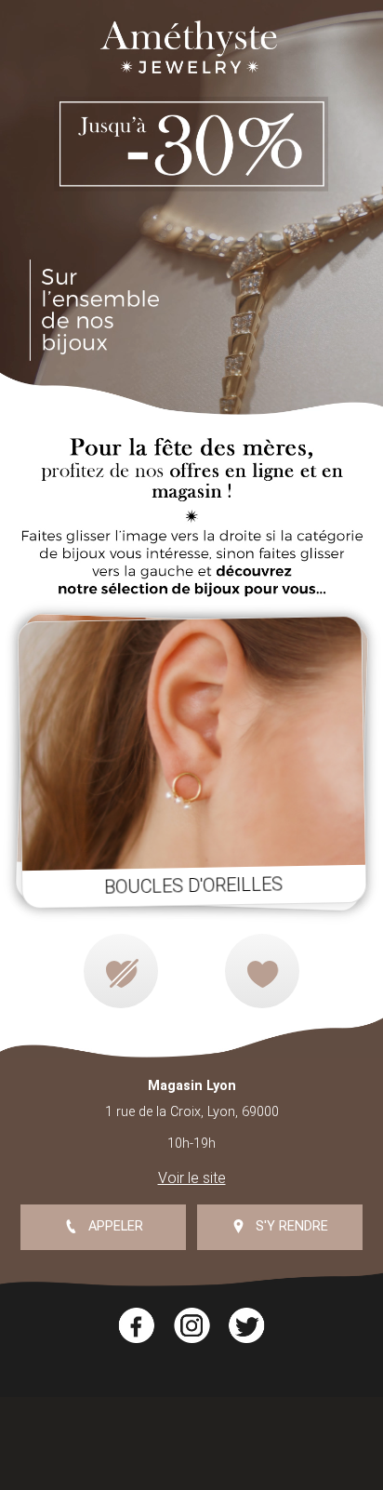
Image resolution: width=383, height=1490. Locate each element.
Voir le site (192, 1178)
